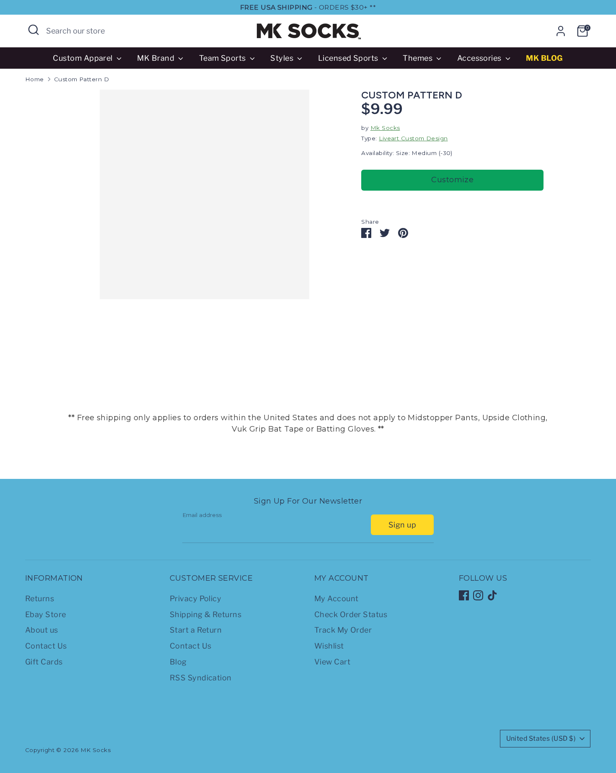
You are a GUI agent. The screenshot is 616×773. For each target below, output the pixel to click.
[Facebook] (464, 595)
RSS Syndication (201, 677)
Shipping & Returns (205, 614)
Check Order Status (350, 614)
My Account (336, 598)
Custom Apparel (83, 58)
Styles (282, 58)
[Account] (560, 31)
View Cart (332, 661)
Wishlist (329, 645)
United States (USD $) (541, 738)
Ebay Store (45, 614)
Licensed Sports (349, 58)
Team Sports (223, 58)
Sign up (402, 524)
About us (41, 630)
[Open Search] (33, 29)
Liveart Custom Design (413, 138)
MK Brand (156, 58)
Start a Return (196, 630)
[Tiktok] (492, 595)
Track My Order (343, 630)
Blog (178, 661)
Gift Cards (44, 661)
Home (34, 79)
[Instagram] (478, 595)
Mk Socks (385, 127)
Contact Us (46, 645)
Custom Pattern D (81, 79)
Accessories (480, 58)
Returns (39, 598)
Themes (418, 58)
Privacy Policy (195, 598)
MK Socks (95, 750)
